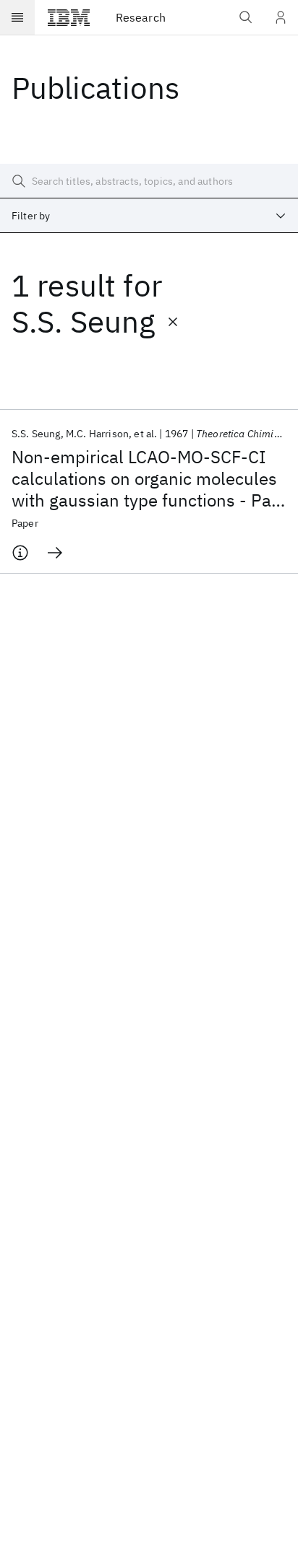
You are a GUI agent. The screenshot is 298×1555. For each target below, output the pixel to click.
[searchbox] (149, 181)
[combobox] (149, 215)
